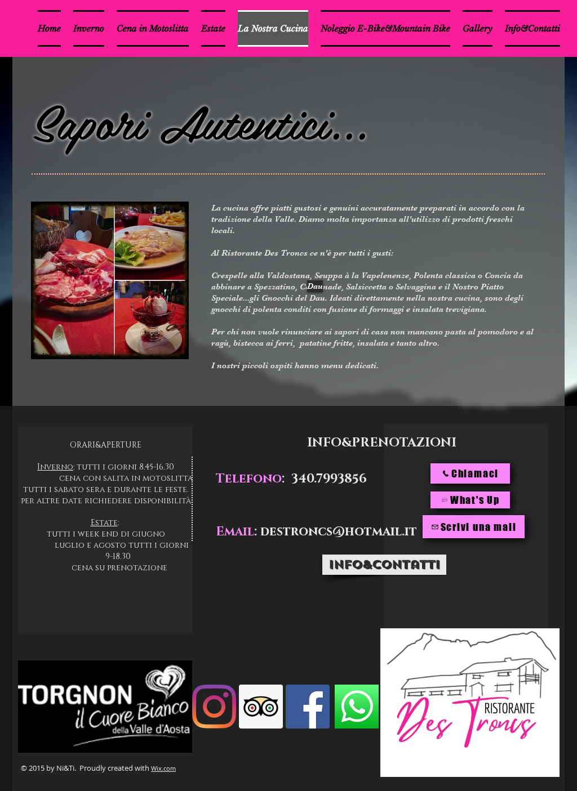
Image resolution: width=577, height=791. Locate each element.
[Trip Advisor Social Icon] (261, 707)
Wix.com (163, 768)
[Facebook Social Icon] (308, 707)
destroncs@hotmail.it (338, 532)
